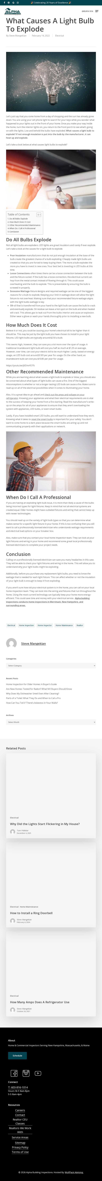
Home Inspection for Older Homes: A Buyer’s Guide (31, 684)
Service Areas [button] (20, 1137)
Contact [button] (20, 1115)
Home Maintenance (29, 907)
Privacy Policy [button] (20, 1147)
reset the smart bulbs (42, 419)
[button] (96, 11)
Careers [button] (20, 1110)
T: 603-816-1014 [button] (18, 1087)
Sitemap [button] (20, 1142)
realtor (80, 625)
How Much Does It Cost (20, 222)
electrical (11, 625)
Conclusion (14, 231)
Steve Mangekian (17, 35)
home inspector (45, 625)
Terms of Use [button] (20, 1152)
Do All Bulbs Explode (18, 218)
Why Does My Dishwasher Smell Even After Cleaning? (32, 693)
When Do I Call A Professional (22, 228)
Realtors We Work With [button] (20, 1130)
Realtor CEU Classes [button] (20, 1121)
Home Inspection (26, 625)
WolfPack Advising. (74, 1172)
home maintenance (64, 625)
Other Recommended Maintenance (24, 225)
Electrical (59, 35)
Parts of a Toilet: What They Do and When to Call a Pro (33, 698)
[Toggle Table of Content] (37, 214)
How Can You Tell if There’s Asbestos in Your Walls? (32, 702)
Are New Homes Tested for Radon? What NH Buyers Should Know (39, 688)
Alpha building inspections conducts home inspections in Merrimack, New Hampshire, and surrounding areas (48, 602)
